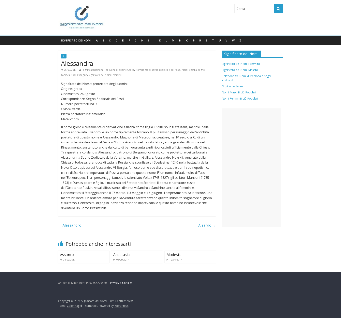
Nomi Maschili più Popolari (239, 92)
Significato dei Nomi (75, 40)
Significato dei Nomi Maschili (240, 70)
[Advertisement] (251, 167)
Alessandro (69, 225)
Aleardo (207, 225)
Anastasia (121, 254)
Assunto (67, 254)
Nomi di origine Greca (121, 70)
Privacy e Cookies (121, 283)
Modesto (174, 254)
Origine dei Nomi (232, 86)
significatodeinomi (93, 70)
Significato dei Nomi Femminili (105, 75)
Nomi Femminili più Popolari (240, 98)
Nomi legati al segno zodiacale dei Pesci (158, 70)
